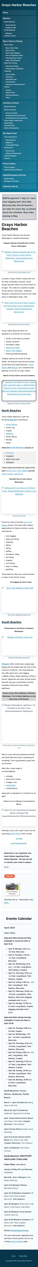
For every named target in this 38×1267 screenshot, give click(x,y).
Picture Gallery (9, 167)
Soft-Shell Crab (11, 79)
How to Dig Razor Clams (14, 55)
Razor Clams (10, 50)
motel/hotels (11, 785)
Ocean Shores (11, 25)
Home (5, 13)
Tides (8, 97)
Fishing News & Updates (14, 68)
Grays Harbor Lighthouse (13, 120)
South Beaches (17, 448)
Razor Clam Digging (13, 53)
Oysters (8, 90)
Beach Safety (9, 178)
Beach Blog (8, 123)
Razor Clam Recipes (13, 60)
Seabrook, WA (11, 27)
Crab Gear (9, 77)
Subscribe (9, 876)
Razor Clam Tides (12, 48)
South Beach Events (20, 1230)
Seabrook (9, 434)
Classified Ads (9, 125)
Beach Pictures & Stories (13, 169)
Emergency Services (11, 181)
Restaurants (10, 151)
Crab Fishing (10, 74)
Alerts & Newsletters (11, 128)
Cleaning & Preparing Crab (15, 84)
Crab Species (10, 82)
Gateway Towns (10, 36)
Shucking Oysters (12, 95)
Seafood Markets (10, 156)
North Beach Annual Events (16, 115)
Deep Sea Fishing (12, 66)
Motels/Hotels (11, 140)
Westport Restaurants (13, 153)
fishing (8, 471)
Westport (9, 33)
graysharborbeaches (19, 843)
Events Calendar (12, 113)
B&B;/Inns (9, 142)
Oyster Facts (10, 92)
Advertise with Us (10, 186)
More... (7, 903)
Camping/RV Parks (12, 145)
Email (6, 867)
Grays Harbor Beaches (19, 5)
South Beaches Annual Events (17, 118)
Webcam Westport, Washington (12, 893)
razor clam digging (20, 471)
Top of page (19, 838)
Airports (7, 158)
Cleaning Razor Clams (14, 58)
